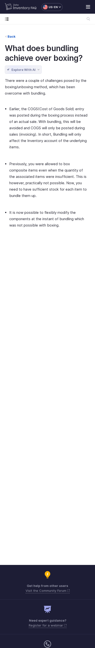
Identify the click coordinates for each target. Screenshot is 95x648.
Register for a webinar (46, 625)
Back (12, 36)
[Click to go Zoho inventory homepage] (17, 7)
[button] (50, 7)
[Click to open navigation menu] (8, 19)
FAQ (34, 8)
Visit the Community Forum (46, 591)
